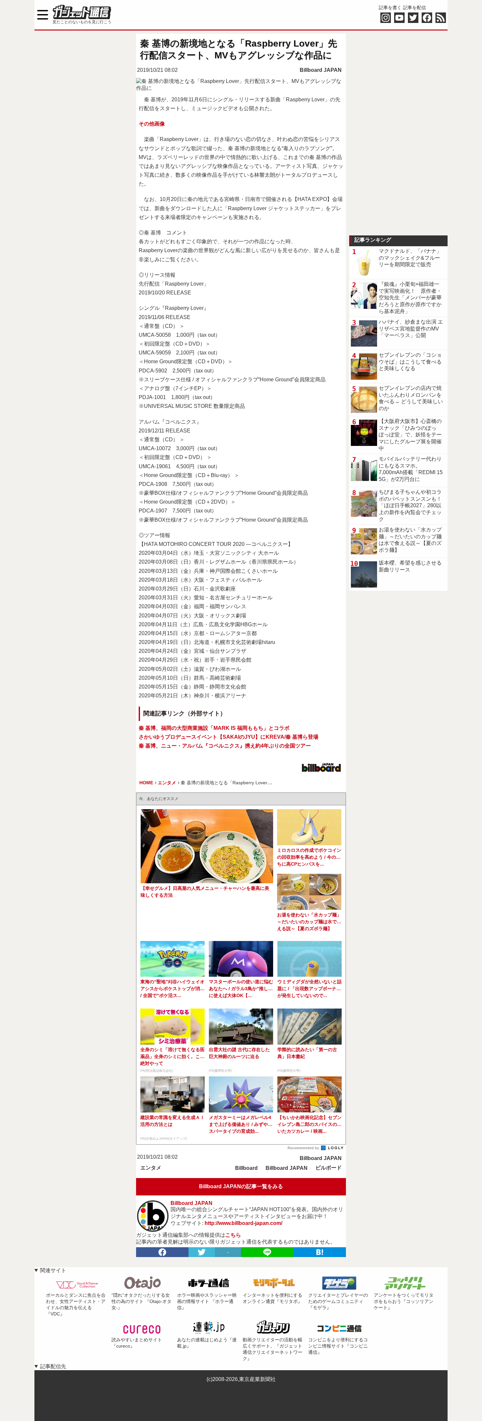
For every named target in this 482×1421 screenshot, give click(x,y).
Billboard (246, 1168)
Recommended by (304, 1148)
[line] (267, 1252)
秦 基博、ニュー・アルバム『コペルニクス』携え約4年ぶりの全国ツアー (225, 746)
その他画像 (152, 124)
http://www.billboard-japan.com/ (243, 1223)
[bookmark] (319, 1252)
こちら (233, 1235)
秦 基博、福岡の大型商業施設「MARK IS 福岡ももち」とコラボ (214, 728)
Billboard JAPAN (321, 70)
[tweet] (202, 1252)
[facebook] (162, 1252)
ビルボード (328, 1168)
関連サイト (53, 1270)
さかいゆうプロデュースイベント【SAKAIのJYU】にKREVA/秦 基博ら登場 (228, 737)
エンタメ (150, 1168)
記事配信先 (53, 1366)
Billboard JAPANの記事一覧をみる (241, 1186)
